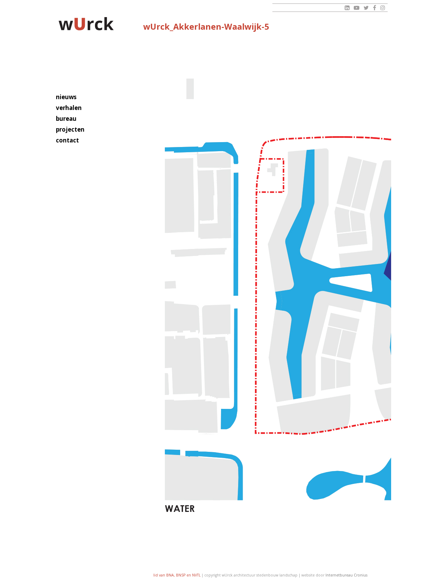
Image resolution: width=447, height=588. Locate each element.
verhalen (69, 108)
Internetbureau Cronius (346, 575)
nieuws (66, 97)
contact (67, 140)
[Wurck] (86, 25)
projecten (70, 129)
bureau (66, 119)
